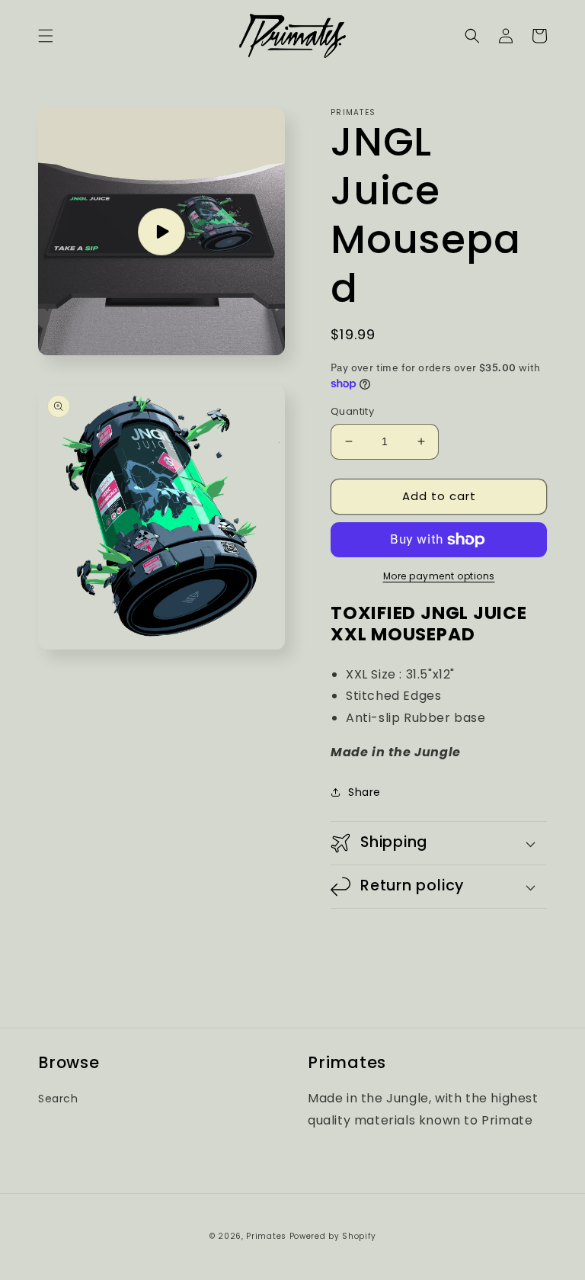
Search (58, 1098)
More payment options (439, 575)
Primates (266, 1236)
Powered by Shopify (332, 1236)
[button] (45, 36)
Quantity (352, 411)
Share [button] (364, 792)
